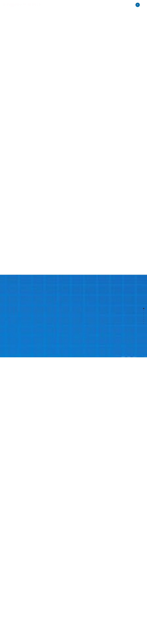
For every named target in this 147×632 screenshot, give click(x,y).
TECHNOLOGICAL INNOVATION (107, 5)
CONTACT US (127, 5)
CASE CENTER (85, 5)
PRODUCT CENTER (68, 5)
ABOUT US (52, 5)
